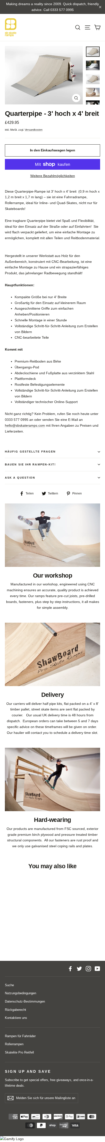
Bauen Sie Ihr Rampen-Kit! (30, 464)
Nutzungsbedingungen (20, 993)
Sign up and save (28, 1071)
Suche (9, 985)
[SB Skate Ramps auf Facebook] (70, 969)
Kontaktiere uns (16, 1018)
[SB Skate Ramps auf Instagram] (88, 969)
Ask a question (20, 477)
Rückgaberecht (15, 1010)
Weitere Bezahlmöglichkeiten (52, 176)
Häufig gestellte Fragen (30, 451)
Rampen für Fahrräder (20, 1036)
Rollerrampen (14, 1044)
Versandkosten (33, 129)
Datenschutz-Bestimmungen (25, 1001)
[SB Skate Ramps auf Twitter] (79, 969)
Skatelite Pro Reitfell (19, 1052)
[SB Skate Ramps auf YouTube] (97, 969)
